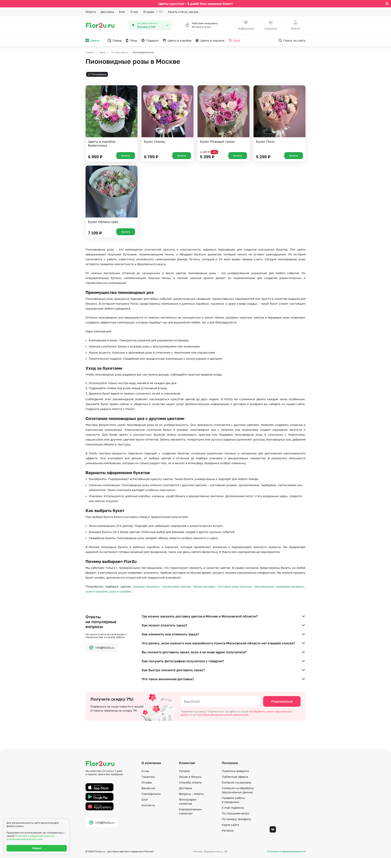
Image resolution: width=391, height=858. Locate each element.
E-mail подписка (233, 807)
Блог (122, 11)
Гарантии (148, 776)
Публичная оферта (235, 776)
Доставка (107, 11)
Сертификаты (151, 793)
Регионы (228, 830)
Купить (125, 155)
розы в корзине (97, 591)
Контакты (148, 805)
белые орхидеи (204, 586)
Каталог (184, 771)
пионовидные (263, 586)
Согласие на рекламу (236, 782)
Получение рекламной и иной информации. (222, 714)
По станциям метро (235, 813)
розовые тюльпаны (146, 586)
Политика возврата (235, 771)
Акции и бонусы (190, 776)
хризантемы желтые (176, 586)
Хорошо (37, 848)
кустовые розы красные (235, 586)
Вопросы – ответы (191, 793)
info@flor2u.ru (104, 647)
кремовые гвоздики (290, 586)
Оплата (91, 11)
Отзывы (153, 11)
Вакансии (148, 788)
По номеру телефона (236, 819)
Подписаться (282, 701)
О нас (134, 11)
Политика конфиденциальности (286, 851)
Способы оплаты (190, 782)
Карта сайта (230, 824)
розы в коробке (120, 591)
